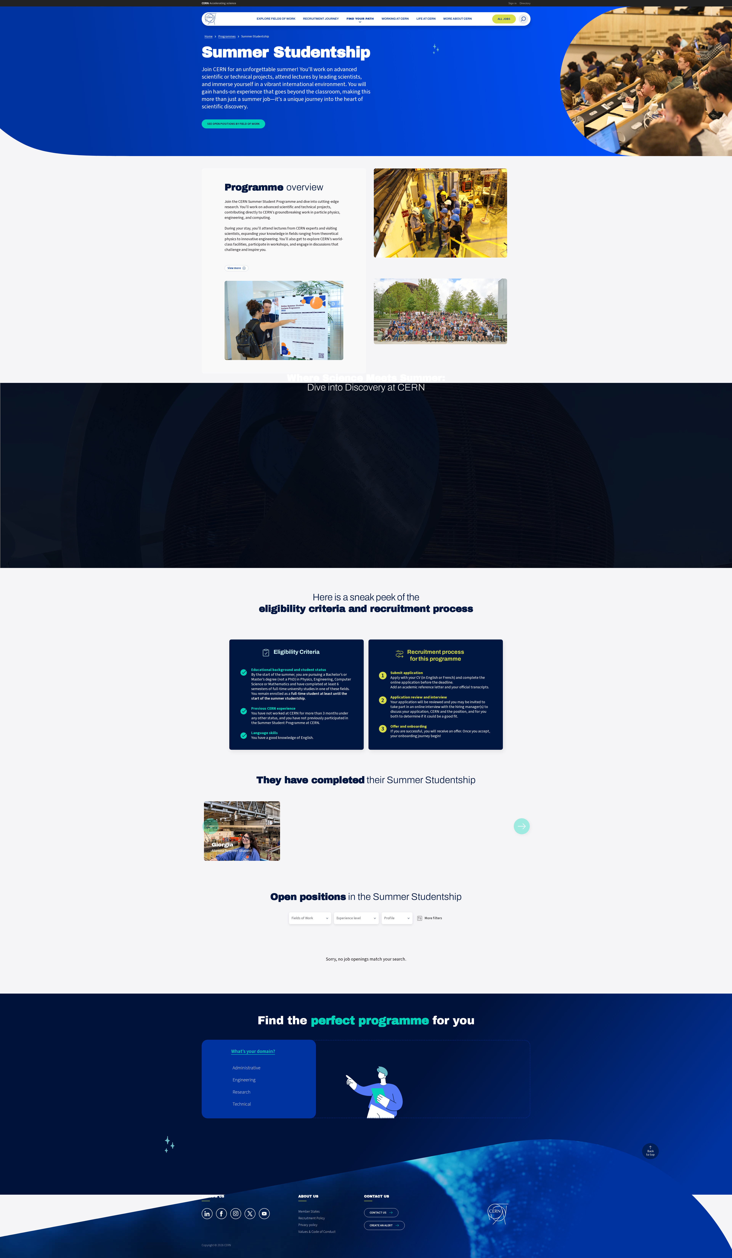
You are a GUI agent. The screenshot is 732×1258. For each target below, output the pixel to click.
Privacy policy (307, 1225)
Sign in (512, 3)
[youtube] (264, 1213)
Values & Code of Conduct (317, 1231)
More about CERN (457, 19)
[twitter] (250, 1213)
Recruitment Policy (311, 1218)
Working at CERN (395, 19)
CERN (219, 3)
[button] (264, 1068)
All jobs (504, 19)
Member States (309, 1211)
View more (234, 268)
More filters (433, 918)
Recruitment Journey (321, 19)
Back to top (650, 1153)
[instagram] (235, 1213)
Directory (525, 3)
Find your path (360, 18)
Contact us (378, 1212)
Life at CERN (426, 19)
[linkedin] (207, 1213)
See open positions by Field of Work (233, 124)
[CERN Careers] (223, 19)
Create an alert (381, 1225)
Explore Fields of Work (276, 19)
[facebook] (221, 1213)
